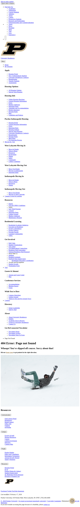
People (3, 448)
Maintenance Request (15, 218)
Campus (4, 432)
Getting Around (13, 214)
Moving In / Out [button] (10, 142)
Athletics (11, 14)
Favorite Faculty (14, 232)
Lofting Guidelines (14, 161)
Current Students (14, 12)
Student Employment (11, 473)
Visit (10, 31)
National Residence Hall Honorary (19, 252)
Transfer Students (14, 81)
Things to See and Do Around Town (20, 299)
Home (6, 65)
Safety (10, 158)
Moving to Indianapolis (16, 171)
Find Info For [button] (9, 7)
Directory (8, 442)
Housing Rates (13, 111)
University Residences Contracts (19, 77)
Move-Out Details (14, 193)
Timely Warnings (10, 459)
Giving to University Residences (19, 322)
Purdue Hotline (9, 452)
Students (11, 255)
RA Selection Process (15, 140)
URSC (11, 235)
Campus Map (9, 444)
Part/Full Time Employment (17, 259)
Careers (11, 17)
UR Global (12, 246)
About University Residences (18, 317)
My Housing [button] (8, 66)
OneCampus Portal (10, 418)
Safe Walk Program (15, 209)
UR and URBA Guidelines (17, 205)
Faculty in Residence (15, 228)
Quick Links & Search (8, 3)
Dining (11, 156)
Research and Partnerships (17, 21)
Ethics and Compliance (12, 454)
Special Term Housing (15, 92)
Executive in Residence (16, 227)
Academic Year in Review (17, 321)
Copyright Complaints (54, 501)
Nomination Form (14, 266)
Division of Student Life (12, 476)
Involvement (12, 154)
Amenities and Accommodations (19, 108)
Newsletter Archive (14, 333)
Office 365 (8, 424)
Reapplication (13, 79)
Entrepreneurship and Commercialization (21, 22)
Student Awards (13, 264)
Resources (12, 153)
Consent (11, 211)
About (10, 15)
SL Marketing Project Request (14, 475)
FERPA (11, 319)
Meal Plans (12, 138)
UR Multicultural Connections (18, 248)
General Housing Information (18, 101)
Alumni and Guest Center (16, 275)
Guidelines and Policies (16, 115)
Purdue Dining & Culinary (13, 471)
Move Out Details (14, 169)
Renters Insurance (14, 110)
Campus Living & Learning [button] (13, 196)
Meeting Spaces (13, 286)
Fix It (6, 469)
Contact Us (12, 324)
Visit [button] (6, 267)
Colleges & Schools (11, 441)
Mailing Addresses (14, 105)
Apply (10, 24)
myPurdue (8, 427)
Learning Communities (16, 234)
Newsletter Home (14, 331)
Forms (10, 288)
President (11, 28)
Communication (6, 415)
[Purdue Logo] (40, 55)
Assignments (12, 83)
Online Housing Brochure (17, 99)
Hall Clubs (12, 243)
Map (10, 113)
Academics (12, 8)
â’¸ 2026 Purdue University (9, 501)
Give (10, 33)
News (10, 26)
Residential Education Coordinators (23, 260)
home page (9, 352)
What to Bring (13, 151)
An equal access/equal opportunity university (32, 501)
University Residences (8, 58)
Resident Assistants (14, 257)
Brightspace (8, 420)
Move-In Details (14, 149)
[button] (5, 38)
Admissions (12, 10)
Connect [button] (7, 300)
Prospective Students (15, 19)
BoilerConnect (9, 422)
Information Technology (12, 456)
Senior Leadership (14, 308)
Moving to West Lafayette (17, 194)
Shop (10, 29)
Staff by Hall (12, 309)
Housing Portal (13, 74)
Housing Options (14, 130)
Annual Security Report (12, 458)
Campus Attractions (15, 295)
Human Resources (10, 437)
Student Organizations (15, 245)
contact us (46, 504)
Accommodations (14, 284)
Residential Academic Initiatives (18, 225)
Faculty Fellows (13, 230)
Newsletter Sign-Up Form (17, 335)
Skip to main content (7, 1)
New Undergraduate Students (18, 76)
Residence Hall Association (17, 250)
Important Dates (13, 106)
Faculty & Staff (9, 435)
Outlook (7, 425)
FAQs (10, 103)
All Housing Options (15, 90)
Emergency (12, 35)
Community (12, 160)
